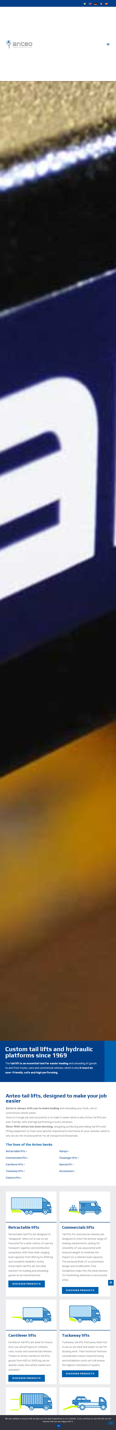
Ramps (63, 1151)
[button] (108, 44)
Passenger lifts (68, 1157)
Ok (58, 1426)
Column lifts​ (13, 1177)
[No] (111, 1423)
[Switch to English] (90, 3)
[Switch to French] (101, 3)
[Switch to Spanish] (106, 3)
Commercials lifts (16, 1157)
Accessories (66, 1171)
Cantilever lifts (14, 1164)
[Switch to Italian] (85, 3)
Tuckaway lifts (14, 1171)
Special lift (65, 1164)
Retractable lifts (15, 1151)
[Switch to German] (95, 3)
